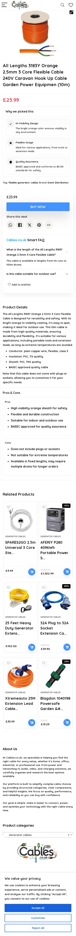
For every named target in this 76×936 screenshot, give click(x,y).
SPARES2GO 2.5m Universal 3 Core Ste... (20, 547)
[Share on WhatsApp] (10, 225)
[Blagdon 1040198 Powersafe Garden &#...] (55, 676)
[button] (71, 12)
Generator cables (15, 536)
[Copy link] (49, 225)
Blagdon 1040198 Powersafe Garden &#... (55, 703)
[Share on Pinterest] (39, 225)
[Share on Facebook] (20, 225)
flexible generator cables (23, 182)
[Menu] (4, 5)
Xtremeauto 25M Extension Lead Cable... (20, 703)
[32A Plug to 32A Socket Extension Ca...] (55, 600)
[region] (38, 904)
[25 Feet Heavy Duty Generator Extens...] (20, 600)
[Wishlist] (71, 5)
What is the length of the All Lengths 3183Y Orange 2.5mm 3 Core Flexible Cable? (34, 252)
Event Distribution (58, 182)
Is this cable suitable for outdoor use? (31, 274)
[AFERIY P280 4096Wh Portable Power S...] (55, 520)
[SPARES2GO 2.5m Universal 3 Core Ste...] (20, 520)
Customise (38, 918)
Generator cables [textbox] (36, 835)
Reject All (38, 928)
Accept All (38, 908)
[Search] (62, 5)
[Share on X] (29, 225)
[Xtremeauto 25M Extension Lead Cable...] (20, 676)
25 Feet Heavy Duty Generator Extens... (19, 628)
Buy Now (38, 207)
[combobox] (38, 834)
